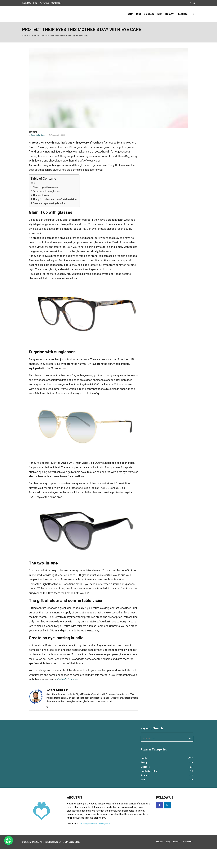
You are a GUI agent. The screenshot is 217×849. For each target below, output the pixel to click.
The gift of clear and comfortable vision (55, 199)
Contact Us (56, 3)
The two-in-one (41, 195)
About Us (26, 3)
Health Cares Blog (149, 771)
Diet (138, 13)
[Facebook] (159, 805)
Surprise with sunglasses (46, 191)
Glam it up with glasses (45, 187)
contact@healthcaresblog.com (94, 823)
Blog (35, 3)
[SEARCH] (190, 739)
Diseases (149, 13)
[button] (8, 840)
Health (129, 13)
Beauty (169, 13)
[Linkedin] (167, 805)
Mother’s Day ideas (68, 679)
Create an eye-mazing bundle (49, 203)
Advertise (44, 3)
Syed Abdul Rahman (39, 135)
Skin (159, 13)
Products (182, 13)
